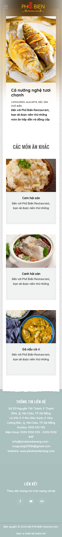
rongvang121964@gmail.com (31, 446)
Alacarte (31, 102)
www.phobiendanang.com (37, 451)
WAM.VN (40, 533)
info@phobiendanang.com (30, 441)
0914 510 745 (36, 427)
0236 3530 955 (30, 432)
